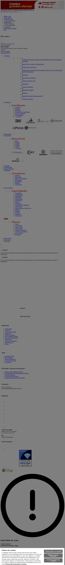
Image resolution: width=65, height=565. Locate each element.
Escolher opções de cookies (53, 560)
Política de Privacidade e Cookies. (16, 564)
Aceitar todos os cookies (53, 551)
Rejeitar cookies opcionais (53, 555)
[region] (32, 556)
